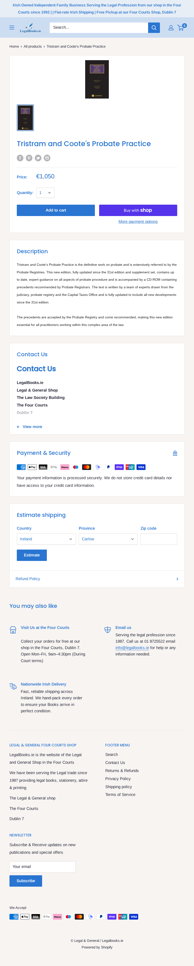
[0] (181, 28)
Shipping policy (118, 787)
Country (24, 528)
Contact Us (115, 762)
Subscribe (26, 881)
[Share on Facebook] (20, 158)
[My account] (171, 27)
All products (33, 46)
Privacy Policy (118, 778)
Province (87, 528)
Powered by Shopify (97, 947)
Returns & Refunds (122, 770)
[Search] (154, 28)
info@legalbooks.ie (132, 648)
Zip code (148, 528)
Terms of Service (120, 794)
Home (14, 46)
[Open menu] (11, 27)
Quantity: (25, 192)
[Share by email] (47, 158)
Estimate (32, 555)
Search (111, 754)
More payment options (138, 221)
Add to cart (56, 210)
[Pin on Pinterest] (29, 158)
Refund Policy (28, 579)
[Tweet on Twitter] (38, 158)
